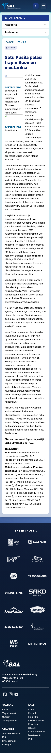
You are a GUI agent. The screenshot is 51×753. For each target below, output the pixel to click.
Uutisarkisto (17, 17)
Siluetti (32, 727)
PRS (30, 738)
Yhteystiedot (9, 720)
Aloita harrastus (11, 733)
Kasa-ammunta (36, 731)
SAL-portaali (9, 740)
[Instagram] (10, 694)
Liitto (5, 709)
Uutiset (6, 717)
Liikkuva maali (36, 720)
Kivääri (32, 709)
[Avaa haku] (36, 6)
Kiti (4, 737)
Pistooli (32, 713)
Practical (33, 724)
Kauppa (6, 744)
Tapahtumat (9, 713)
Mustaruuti (34, 735)
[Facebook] (4, 694)
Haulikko (21, 42)
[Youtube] (17, 694)
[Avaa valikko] (43, 6)
